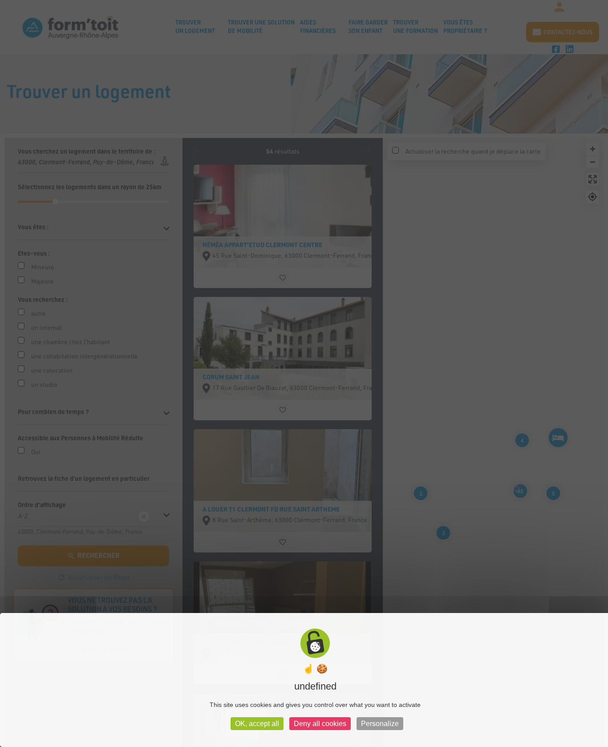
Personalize (380, 723)
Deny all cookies (320, 723)
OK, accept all (257, 723)
